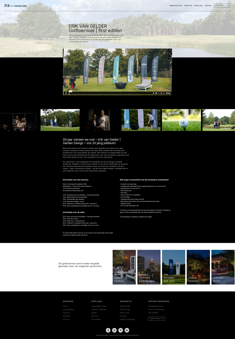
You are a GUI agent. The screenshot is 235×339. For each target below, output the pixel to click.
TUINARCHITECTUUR (175, 5)
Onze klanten (96, 319)
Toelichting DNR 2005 (133, 335)
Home (65, 306)
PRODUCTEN (198, 5)
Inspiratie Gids (125, 306)
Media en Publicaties (98, 309)
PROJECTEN (188, 5)
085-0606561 (153, 313)
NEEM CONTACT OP (222, 5)
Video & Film (124, 313)
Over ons (66, 319)
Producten (66, 316)
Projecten (66, 313)
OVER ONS (208, 5)
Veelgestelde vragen (98, 306)
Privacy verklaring (122, 335)
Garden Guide (125, 309)
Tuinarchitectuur (68, 309)
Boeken (94, 313)
